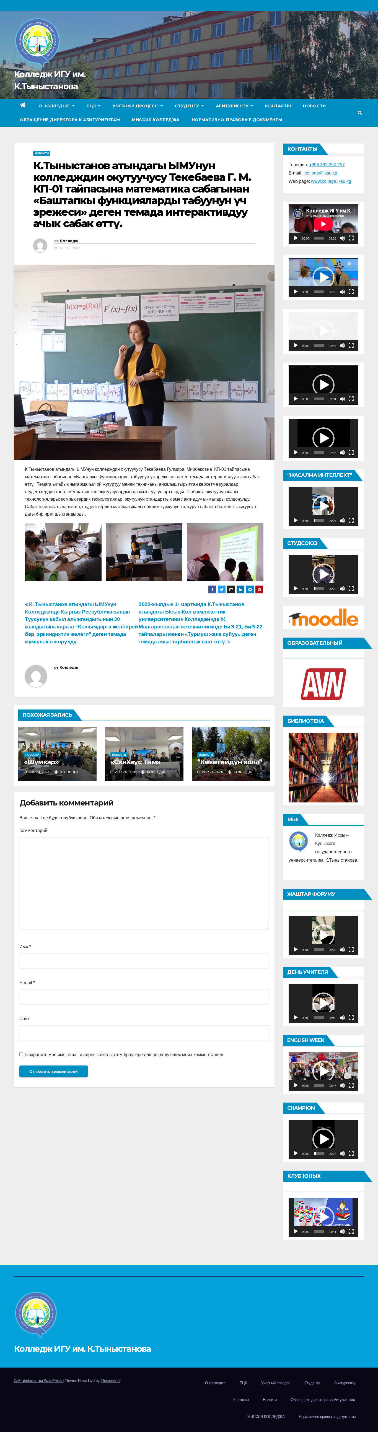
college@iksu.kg (321, 173)
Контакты (278, 105)
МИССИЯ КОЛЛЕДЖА (156, 119)
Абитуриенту (233, 105)
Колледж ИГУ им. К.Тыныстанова (82, 1349)
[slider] (319, 291)
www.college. (324, 181)
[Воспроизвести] (296, 238)
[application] (323, 224)
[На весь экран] (351, 238)
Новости (314, 105)
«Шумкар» (41, 762)
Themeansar (110, 1381)
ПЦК (92, 105)
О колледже (54, 105)
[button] (360, 112)
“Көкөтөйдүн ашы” (229, 762)
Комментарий (33, 830)
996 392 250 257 (327, 164)
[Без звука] (342, 238)
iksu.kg (344, 181)
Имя (25, 946)
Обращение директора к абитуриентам (70, 119)
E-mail (27, 982)
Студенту (188, 105)
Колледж (69, 240)
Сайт (24, 1018)
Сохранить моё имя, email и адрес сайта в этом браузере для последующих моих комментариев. (124, 1054)
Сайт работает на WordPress (38, 1381)
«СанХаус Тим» (135, 762)
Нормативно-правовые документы (237, 119)
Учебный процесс (136, 105)
